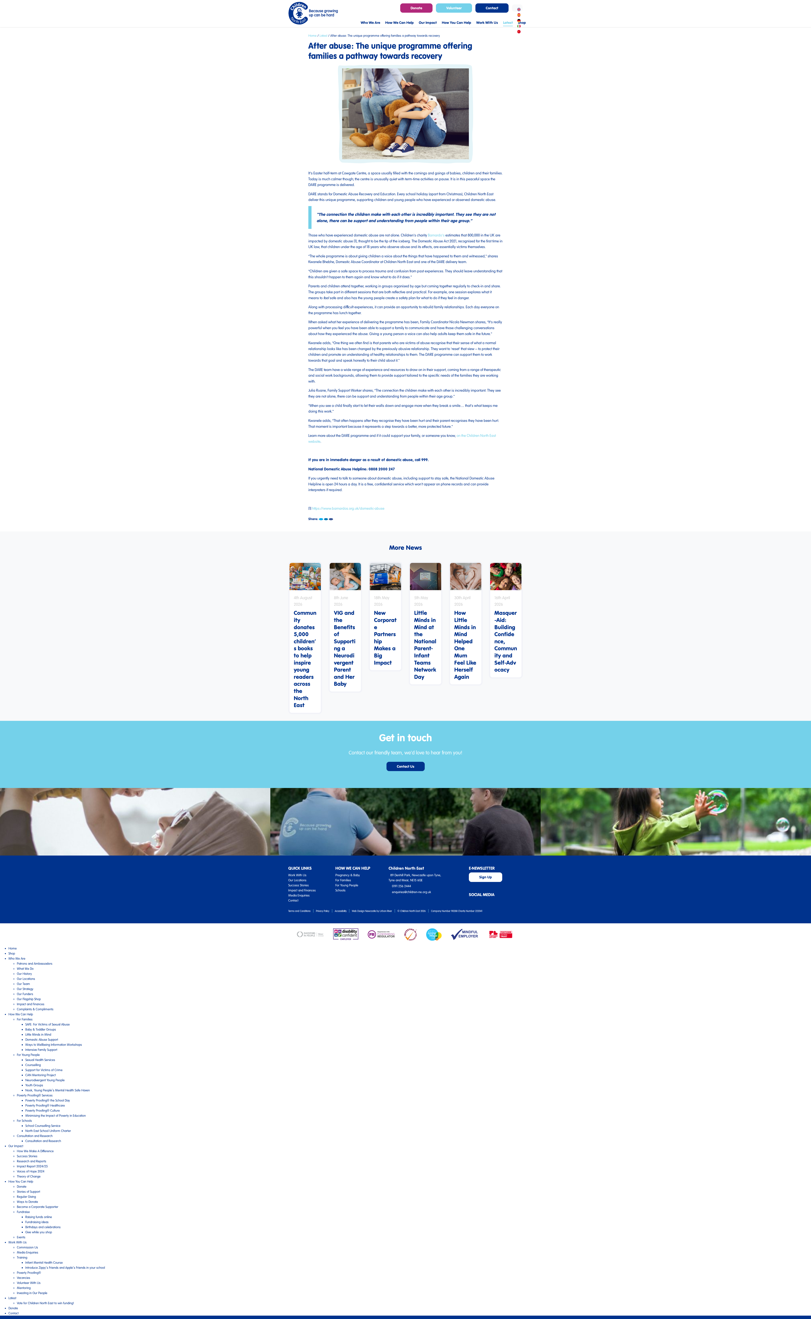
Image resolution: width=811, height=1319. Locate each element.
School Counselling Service (42, 1125)
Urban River (386, 911)
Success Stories (298, 885)
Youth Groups (34, 1085)
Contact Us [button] (405, 766)
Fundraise (23, 1212)
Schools (340, 890)
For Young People (346, 885)
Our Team (23, 984)
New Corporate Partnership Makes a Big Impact (385, 637)
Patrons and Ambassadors (34, 963)
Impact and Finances (302, 890)
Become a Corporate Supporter (37, 1207)
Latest (323, 35)
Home (312, 35)
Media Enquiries (299, 895)
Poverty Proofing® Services (35, 1095)
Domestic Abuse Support (41, 1039)
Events (21, 1237)
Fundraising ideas (37, 1222)
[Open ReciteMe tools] (517, 8)
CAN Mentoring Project (40, 1075)
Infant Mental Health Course (44, 1262)
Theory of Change (29, 1176)
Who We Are (16, 958)
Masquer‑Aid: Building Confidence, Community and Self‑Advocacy (505, 641)
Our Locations (297, 880)
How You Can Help (20, 1181)
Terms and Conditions (299, 911)
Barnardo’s (436, 235)
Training (22, 1257)
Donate (21, 1186)
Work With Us (297, 875)
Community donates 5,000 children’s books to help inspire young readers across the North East (305, 659)
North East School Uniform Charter (48, 1131)
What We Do (25, 968)
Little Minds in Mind (38, 1034)
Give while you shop (38, 1232)
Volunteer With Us (29, 1283)
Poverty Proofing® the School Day (47, 1100)
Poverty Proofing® (29, 1272)
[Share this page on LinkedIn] (326, 519)
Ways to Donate (27, 1201)
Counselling (33, 1065)
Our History (24, 973)
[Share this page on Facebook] (331, 519)
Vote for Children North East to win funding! (45, 1303)
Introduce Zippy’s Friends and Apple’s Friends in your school (65, 1267)
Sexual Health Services (40, 1060)
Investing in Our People (32, 1293)
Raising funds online (38, 1217)
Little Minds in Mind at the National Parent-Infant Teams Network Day (425, 644)
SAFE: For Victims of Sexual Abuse (47, 1024)
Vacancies (23, 1278)
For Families (343, 880)
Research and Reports (31, 1161)
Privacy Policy (322, 911)
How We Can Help (20, 1014)
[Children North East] (313, 13)
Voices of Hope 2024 (30, 1171)
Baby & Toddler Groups (40, 1029)
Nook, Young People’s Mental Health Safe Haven (57, 1090)
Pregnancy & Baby (347, 875)
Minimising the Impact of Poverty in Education (55, 1115)
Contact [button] (492, 7)
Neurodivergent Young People (45, 1080)
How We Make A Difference (35, 1151)
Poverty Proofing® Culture (42, 1110)
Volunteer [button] (454, 7)
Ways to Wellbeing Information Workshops (53, 1044)
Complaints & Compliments (35, 1009)
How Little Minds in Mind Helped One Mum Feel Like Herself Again (465, 644)
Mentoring (24, 1288)
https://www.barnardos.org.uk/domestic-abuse (348, 508)
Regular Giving (26, 1196)
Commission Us (27, 1247)
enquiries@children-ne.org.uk (411, 892)
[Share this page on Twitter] (321, 519)
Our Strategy (25, 989)
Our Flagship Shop (29, 999)
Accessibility (341, 911)
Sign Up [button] (485, 877)
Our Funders (25, 994)
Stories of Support (28, 1191)
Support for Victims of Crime (44, 1070)
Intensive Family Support (41, 1049)
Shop (11, 953)
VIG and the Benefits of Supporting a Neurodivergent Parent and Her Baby (344, 648)
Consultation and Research (35, 1136)
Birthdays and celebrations (43, 1227)
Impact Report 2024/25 (32, 1166)
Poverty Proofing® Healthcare (45, 1105)
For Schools (24, 1120)
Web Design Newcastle (364, 911)
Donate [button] (416, 7)
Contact (293, 900)
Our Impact (15, 1146)
